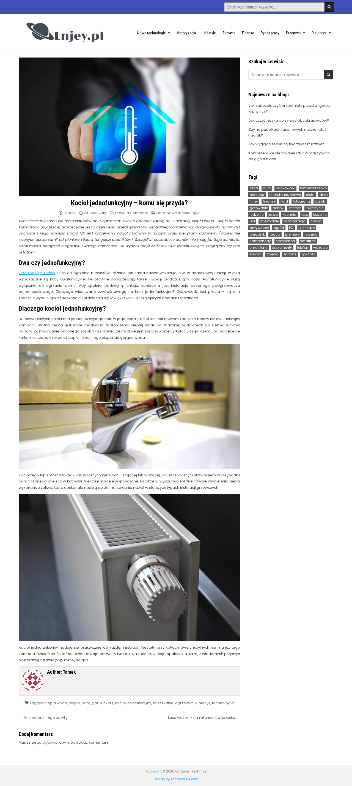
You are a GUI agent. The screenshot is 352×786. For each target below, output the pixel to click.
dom (86, 703)
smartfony (258, 247)
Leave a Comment (131, 213)
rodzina (311, 234)
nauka (315, 221)
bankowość (285, 188)
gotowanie (259, 208)
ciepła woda (56, 703)
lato (304, 214)
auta (254, 188)
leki (252, 221)
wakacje (320, 247)
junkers (106, 703)
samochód (285, 241)
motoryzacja (295, 221)
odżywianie (259, 227)
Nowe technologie (151, 33)
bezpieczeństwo (313, 188)
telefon (302, 247)
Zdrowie (228, 33)
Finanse (248, 33)
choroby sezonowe (285, 194)
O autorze (319, 33)
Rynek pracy (270, 33)
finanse (269, 201)
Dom (160, 212)
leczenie (319, 214)
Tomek (69, 213)
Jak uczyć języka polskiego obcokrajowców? (288, 120)
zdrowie (290, 254)
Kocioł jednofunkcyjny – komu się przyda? (129, 203)
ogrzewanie (186, 703)
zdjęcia (272, 254)
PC (291, 227)
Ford (284, 201)
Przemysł (293, 33)
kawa (273, 214)
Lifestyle (209, 33)
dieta (310, 194)
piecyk (204, 703)
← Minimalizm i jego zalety (43, 717)
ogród (279, 227)
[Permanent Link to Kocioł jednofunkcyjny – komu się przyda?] (129, 127)
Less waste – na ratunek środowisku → (204, 717)
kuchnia (289, 214)
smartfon (308, 241)
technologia (223, 703)
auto (267, 188)
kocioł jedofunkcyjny (133, 703)
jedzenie (256, 214)
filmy (254, 201)
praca (275, 234)
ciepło (74, 703)
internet (294, 208)
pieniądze (306, 227)
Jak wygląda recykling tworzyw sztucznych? (287, 144)
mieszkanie (163, 703)
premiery (292, 234)
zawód (255, 254)
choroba (257, 194)
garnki (320, 201)
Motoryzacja (186, 33)
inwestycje (314, 208)
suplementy (282, 247)
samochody (260, 241)
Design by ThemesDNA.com (176, 779)
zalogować (47, 742)
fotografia (301, 201)
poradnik (257, 234)
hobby (278, 208)
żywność (308, 254)
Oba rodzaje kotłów (37, 272)
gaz (95, 703)
